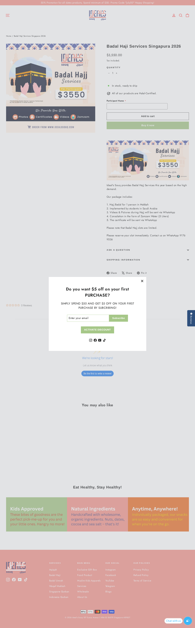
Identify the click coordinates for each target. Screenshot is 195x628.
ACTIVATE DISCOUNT (97, 330)
